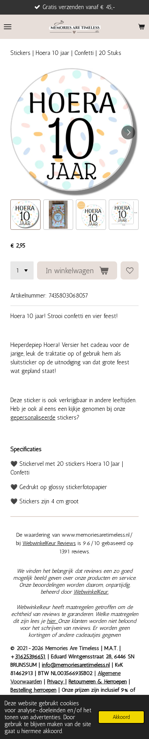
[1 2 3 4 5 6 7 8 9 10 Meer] (22, 270)
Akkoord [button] (121, 717)
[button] (25, 215)
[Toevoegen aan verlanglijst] (130, 270)
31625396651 (30, 656)
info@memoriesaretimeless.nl (76, 664)
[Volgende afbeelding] (128, 132)
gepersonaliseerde (32, 417)
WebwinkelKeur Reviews (49, 543)
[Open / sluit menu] (7, 27)
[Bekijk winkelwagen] (141, 27)
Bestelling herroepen (33, 690)
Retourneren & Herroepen (98, 681)
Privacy (56, 681)
